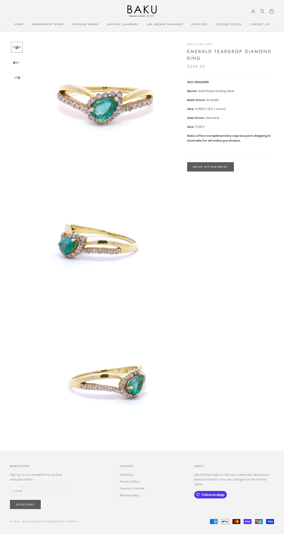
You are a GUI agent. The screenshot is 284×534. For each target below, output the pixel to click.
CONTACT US (259, 24)
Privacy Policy (129, 482)
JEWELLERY (199, 24)
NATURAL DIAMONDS (122, 24)
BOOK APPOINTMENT (210, 167)
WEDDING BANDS (85, 24)
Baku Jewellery (200, 44)
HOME (19, 24)
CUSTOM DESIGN (229, 24)
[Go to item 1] (17, 47)
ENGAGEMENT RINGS (48, 24)
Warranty (126, 475)
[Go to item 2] (17, 62)
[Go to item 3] (17, 77)
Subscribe (25, 505)
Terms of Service (132, 488)
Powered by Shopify (62, 521)
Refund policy (130, 495)
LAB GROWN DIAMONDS (165, 24)
